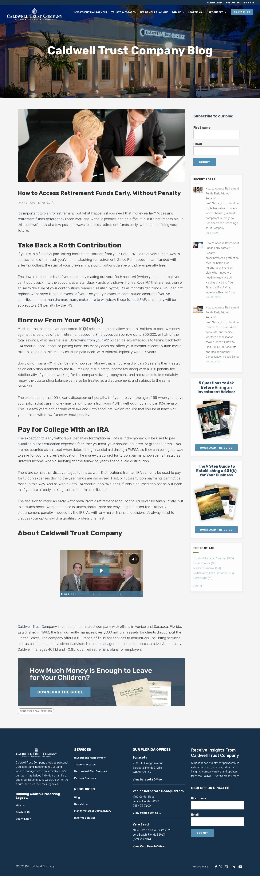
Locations (196, 12)
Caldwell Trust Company (37, 626)
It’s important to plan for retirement (46, 213)
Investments (204, 563)
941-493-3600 (142, 805)
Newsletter (81, 804)
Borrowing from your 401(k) (91, 340)
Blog (77, 797)
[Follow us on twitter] (221, 866)
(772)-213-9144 (142, 839)
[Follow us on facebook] (216, 866)
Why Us (178, 12)
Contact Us (242, 12)
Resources (216, 12)
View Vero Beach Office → (150, 846)
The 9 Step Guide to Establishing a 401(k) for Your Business (216, 470)
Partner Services (85, 778)
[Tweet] (43, 203)
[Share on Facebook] (39, 203)
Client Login (214, 3)
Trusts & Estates (127, 12)
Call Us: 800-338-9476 (240, 3)
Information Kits (84, 817)
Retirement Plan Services (36, 711)
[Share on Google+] (53, 203)
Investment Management (95, 12)
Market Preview (207, 568)
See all (197, 586)
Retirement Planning (156, 12)
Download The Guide (216, 447)
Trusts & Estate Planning (213, 558)
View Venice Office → (147, 813)
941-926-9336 (142, 772)
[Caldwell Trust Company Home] (35, 14)
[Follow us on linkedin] (233, 866)
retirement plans (105, 649)
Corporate (202, 578)
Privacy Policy (200, 866)
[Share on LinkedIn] (48, 203)
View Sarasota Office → (149, 779)
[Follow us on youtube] (240, 866)
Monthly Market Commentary (92, 810)
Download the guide (216, 529)
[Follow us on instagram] (226, 866)
